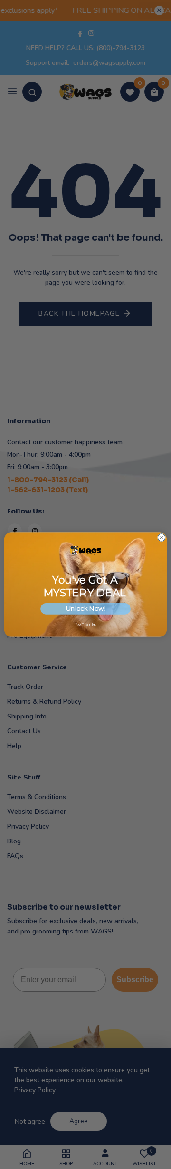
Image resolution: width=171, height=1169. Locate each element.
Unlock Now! (85, 609)
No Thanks (86, 624)
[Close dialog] (161, 537)
